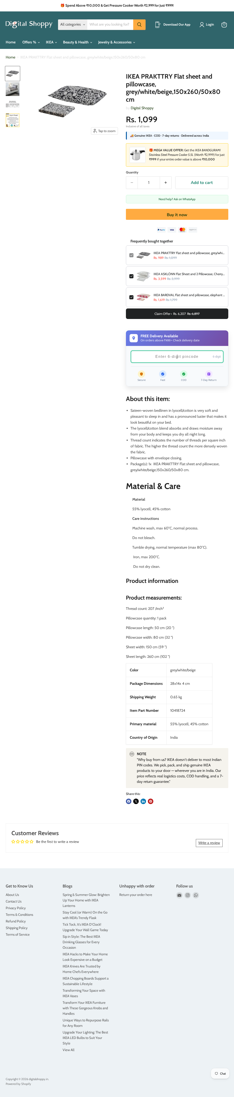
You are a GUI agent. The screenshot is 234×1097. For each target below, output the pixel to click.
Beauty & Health (76, 42)
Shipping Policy (17, 928)
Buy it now (177, 215)
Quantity (132, 172)
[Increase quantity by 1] (166, 182)
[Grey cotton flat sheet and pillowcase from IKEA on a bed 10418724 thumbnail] (12, 89)
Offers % (29, 42)
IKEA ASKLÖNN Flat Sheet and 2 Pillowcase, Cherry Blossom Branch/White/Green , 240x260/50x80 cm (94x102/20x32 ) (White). (189, 274)
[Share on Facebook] (128, 801)
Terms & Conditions (19, 915)
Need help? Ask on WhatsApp (177, 199)
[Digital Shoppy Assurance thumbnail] (12, 120)
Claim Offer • (176, 314)
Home (11, 42)
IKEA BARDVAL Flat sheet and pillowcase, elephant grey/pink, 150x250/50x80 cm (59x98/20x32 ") (189, 295)
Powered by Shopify (18, 1084)
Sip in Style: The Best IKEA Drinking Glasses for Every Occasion (81, 942)
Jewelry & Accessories (115, 42)
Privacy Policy (16, 908)
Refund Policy (16, 921)
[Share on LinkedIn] (143, 801)
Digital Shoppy (142, 108)
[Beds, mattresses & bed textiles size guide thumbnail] (12, 104)
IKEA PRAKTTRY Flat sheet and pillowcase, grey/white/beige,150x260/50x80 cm (189, 253)
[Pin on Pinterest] (150, 801)
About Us (12, 895)
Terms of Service (18, 934)
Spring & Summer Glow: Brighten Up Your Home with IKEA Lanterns (86, 900)
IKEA (50, 42)
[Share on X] (136, 801)
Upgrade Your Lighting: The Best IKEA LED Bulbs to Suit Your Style (85, 1037)
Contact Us (13, 901)
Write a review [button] (209, 843)
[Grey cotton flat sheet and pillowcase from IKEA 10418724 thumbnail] (12, 73)
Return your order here (135, 895)
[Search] (139, 24)
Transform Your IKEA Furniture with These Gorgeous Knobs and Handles (85, 1008)
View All (68, 1050)
